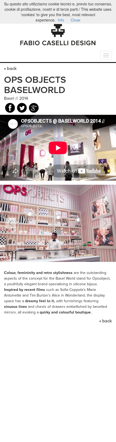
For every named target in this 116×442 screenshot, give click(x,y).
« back (10, 68)
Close (75, 20)
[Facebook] (10, 109)
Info (61, 20)
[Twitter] (22, 109)
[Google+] (34, 109)
